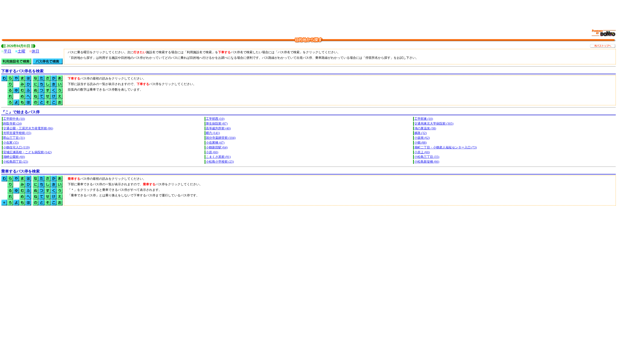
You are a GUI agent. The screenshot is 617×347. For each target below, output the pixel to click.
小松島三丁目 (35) (426, 157)
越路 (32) (420, 133)
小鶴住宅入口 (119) (16, 147)
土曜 (21, 51)
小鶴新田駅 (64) (217, 147)
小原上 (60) (422, 152)
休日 (35, 51)
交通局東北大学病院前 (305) (433, 123)
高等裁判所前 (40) (218, 128)
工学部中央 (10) (14, 118)
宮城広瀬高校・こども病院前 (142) (27, 152)
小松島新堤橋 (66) (426, 161)
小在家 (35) (11, 142)
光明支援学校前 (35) (17, 133)
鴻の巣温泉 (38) (425, 128)
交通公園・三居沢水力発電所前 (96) (28, 128)
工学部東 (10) (423, 118)
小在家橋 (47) (215, 142)
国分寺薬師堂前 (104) (220, 138)
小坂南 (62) (422, 138)
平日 (7, 51)
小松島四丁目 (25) (15, 161)
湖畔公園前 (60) (14, 157)
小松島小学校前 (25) (220, 161)
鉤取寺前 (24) (12, 123)
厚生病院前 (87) (217, 123)
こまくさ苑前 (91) (218, 157)
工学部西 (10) (215, 118)
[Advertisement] (308, 12)
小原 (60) (212, 152)
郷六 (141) (213, 133)
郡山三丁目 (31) (14, 138)
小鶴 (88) (420, 142)
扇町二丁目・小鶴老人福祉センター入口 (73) (445, 147)
